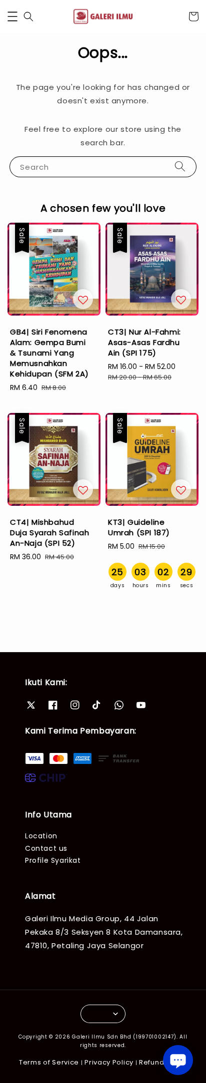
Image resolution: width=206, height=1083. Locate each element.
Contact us (46, 848)
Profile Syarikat (53, 860)
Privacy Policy (109, 1062)
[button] (13, 16)
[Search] (180, 166)
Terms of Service (49, 1062)
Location (41, 836)
